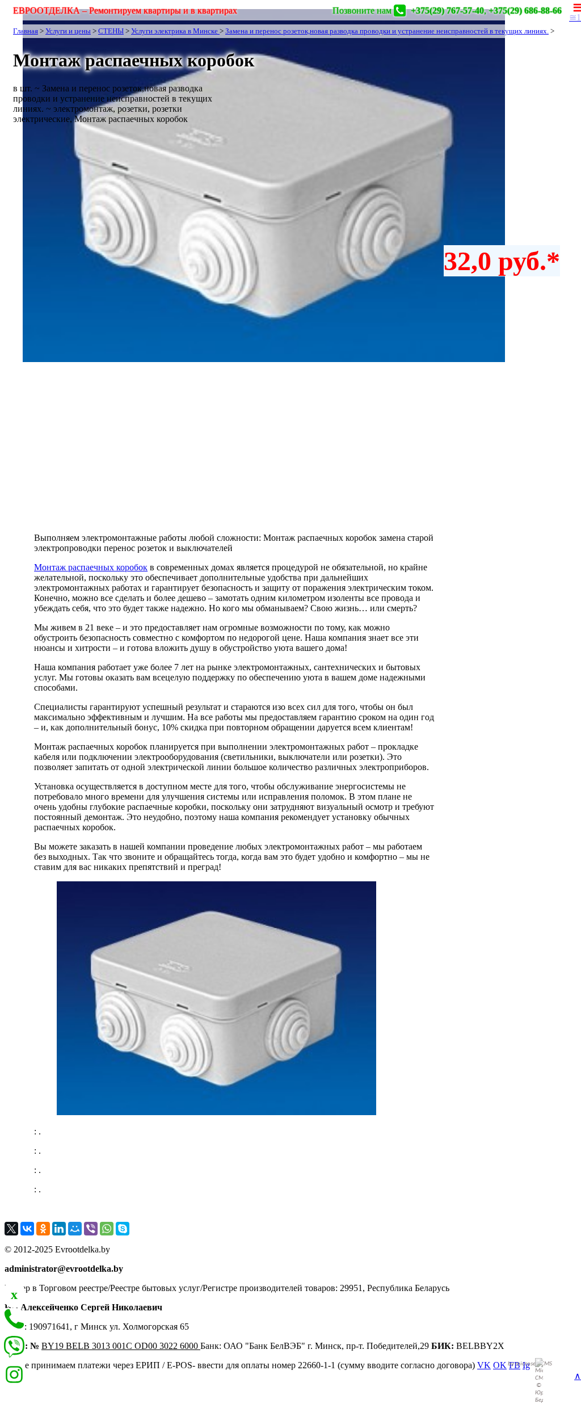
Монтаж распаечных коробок (91, 567)
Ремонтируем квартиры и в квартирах (125, 10)
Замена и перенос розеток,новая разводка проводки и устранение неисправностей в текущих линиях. (387, 31)
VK (484, 1365)
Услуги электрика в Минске (175, 31)
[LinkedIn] (59, 1228)
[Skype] (122, 1228)
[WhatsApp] (106, 1228)
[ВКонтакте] (27, 1228)
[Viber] (91, 1228)
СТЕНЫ (111, 31)
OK (500, 1365)
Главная (25, 31)
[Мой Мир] (75, 1228)
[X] (11, 1228)
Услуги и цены (68, 31)
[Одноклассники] (43, 1228)
